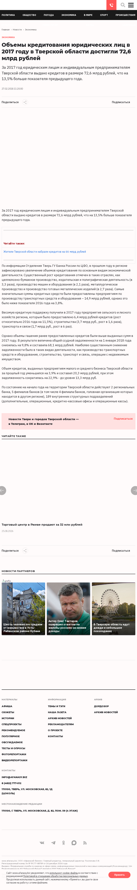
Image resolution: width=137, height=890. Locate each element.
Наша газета (57, 712)
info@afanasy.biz (14, 777)
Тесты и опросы (13, 748)
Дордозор (101, 706)
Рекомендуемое (13, 730)
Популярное (11, 736)
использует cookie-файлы (64, 872)
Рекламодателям (61, 724)
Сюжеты (8, 712)
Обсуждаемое (12, 742)
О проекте (55, 730)
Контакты (55, 736)
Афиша (7, 706)
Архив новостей (60, 718)
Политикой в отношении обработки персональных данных (55, 876)
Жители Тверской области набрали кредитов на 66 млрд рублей (45, 251)
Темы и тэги (56, 706)
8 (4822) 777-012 (111, 5)
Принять (119, 874)
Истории (8, 718)
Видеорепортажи (14, 760)
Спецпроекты (12, 724)
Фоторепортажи (14, 754)
